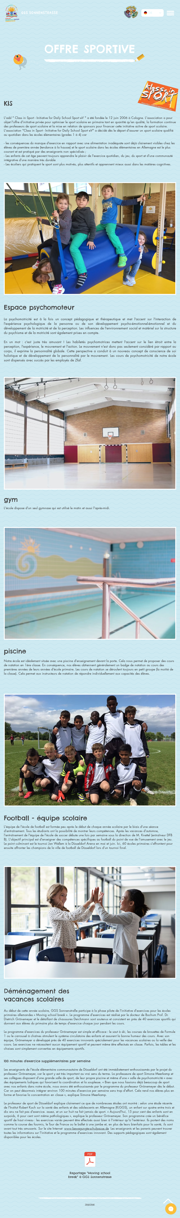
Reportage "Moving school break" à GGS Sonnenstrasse (90, 1175)
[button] (170, 13)
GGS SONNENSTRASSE (39, 12)
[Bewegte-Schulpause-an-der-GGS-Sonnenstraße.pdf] (90, 1160)
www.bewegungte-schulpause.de (86, 1128)
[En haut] (167, 1200)
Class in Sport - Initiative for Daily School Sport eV (49, 118)
